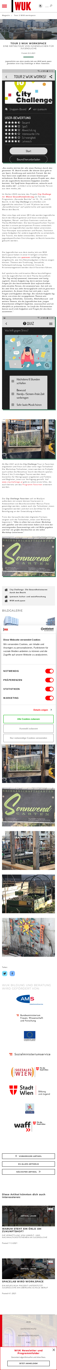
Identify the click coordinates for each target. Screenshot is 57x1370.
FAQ (28, 1342)
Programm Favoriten (33, 484)
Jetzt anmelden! (28, 1363)
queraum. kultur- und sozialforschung (28, 596)
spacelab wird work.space (23, 1281)
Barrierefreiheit (28, 1335)
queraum (25, 257)
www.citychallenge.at (12, 482)
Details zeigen (40, 710)
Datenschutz (28, 1329)
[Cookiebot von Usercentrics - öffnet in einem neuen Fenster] (41, 629)
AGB (28, 1322)
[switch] (49, 680)
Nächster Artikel (26, 1172)
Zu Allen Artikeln (28, 1164)
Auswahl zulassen (28, 728)
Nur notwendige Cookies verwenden (28, 738)
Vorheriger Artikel (30, 1156)
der (26, 195)
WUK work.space (17, 600)
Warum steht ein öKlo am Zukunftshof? (21, 1230)
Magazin (6, 15)
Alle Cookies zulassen (28, 719)
